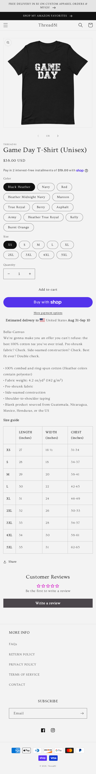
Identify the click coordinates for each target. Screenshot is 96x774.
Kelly (74, 217)
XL (67, 245)
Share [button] (12, 561)
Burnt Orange (18, 227)
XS (10, 245)
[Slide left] (38, 136)
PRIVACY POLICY (22, 664)
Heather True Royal (43, 217)
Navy (46, 187)
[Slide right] (58, 136)
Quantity (9, 264)
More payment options (48, 312)
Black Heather (19, 187)
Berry (41, 207)
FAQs (13, 644)
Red (64, 187)
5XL (64, 255)
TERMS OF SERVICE (24, 674)
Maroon (63, 197)
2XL (11, 255)
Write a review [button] (47, 603)
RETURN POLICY (22, 654)
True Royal (16, 207)
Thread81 (52, 766)
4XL (46, 255)
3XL (29, 255)
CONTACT (17, 685)
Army (12, 217)
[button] (5, 25)
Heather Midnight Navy (26, 197)
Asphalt (62, 207)
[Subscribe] (82, 713)
